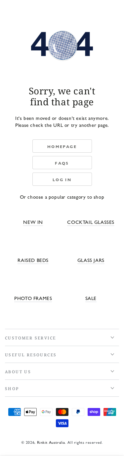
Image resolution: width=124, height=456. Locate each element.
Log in (62, 179)
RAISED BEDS (33, 259)
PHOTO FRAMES (33, 297)
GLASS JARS (90, 259)
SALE (91, 297)
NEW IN (33, 221)
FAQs (62, 163)
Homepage (62, 146)
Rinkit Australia (51, 442)
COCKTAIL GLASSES (90, 221)
